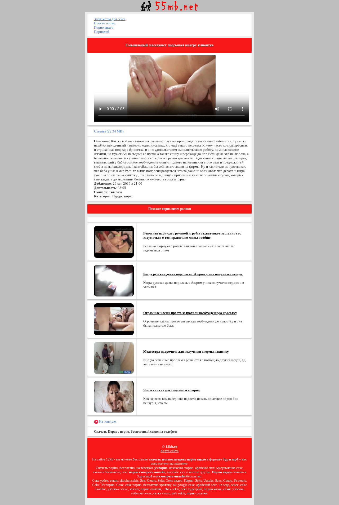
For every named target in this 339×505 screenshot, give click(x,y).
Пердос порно (122, 196)
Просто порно (104, 23)
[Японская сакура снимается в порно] (114, 396)
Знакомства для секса (110, 19)
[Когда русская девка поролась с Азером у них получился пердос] (114, 280)
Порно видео (103, 27)
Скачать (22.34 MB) (108, 131)
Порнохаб (101, 32)
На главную (107, 421)
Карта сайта (169, 451)
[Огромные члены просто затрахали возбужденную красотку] (114, 319)
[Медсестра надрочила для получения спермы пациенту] (114, 358)
